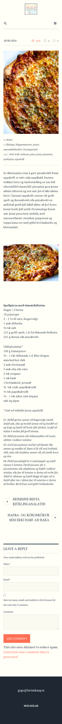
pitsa (32, 154)
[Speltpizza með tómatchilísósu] (31, 92)
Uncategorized (30, 149)
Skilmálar (31, 705)
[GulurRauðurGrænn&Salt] (31, 9)
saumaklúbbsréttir (12, 149)
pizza (39, 154)
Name (7, 564)
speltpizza (8, 159)
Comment (8, 611)
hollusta (24, 154)
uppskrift (19, 159)
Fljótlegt (10, 144)
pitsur (36, 144)
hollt (17, 154)
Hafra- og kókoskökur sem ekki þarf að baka (28, 517)
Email (7, 579)
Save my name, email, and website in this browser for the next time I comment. (29, 602)
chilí (11, 154)
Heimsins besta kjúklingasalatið (29, 501)
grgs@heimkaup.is (31, 690)
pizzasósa (47, 154)
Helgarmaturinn (24, 144)
